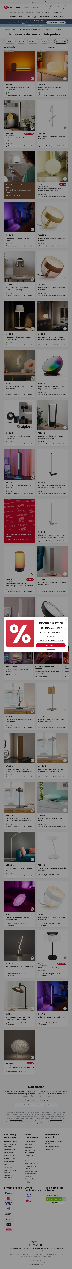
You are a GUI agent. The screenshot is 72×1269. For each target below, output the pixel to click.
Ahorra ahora (50, 645)
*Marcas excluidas (51, 649)
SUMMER (51, 640)
